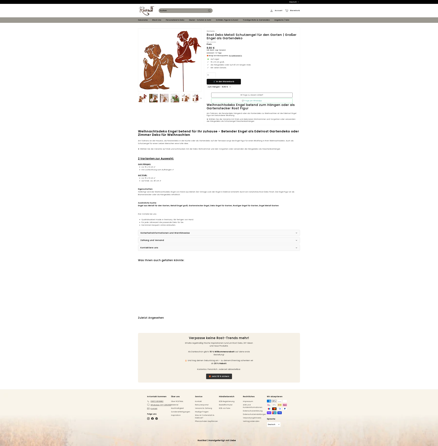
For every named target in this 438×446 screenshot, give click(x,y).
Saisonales (143, 20)
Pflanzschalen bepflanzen (206, 421)
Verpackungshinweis (252, 418)
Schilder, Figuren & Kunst (227, 20)
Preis (209, 44)
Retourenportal (202, 405)
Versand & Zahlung (203, 408)
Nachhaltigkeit (177, 408)
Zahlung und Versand (152, 240)
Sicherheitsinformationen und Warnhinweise (165, 232)
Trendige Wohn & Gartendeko (256, 20)
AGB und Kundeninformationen (252, 406)
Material (174, 405)
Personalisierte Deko (175, 20)
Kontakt (198, 401)
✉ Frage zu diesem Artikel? (252, 95)
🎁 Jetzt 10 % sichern (219, 376)
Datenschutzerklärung (253, 411)
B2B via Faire (224, 408)
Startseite (211, 31)
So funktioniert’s (235, 56)
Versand (222, 50)
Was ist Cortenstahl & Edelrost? (204, 416)
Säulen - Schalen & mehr (200, 20)
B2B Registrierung (227, 401)
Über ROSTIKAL (177, 401)
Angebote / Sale (281, 20)
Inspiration (176, 415)
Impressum (248, 401)
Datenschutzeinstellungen (254, 414)
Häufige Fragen (202, 412)
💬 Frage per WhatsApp (252, 101)
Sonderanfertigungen (180, 412)
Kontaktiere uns (149, 247)
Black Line (156, 20)
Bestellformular (225, 405)
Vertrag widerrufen (251, 421)
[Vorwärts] (199, 98)
